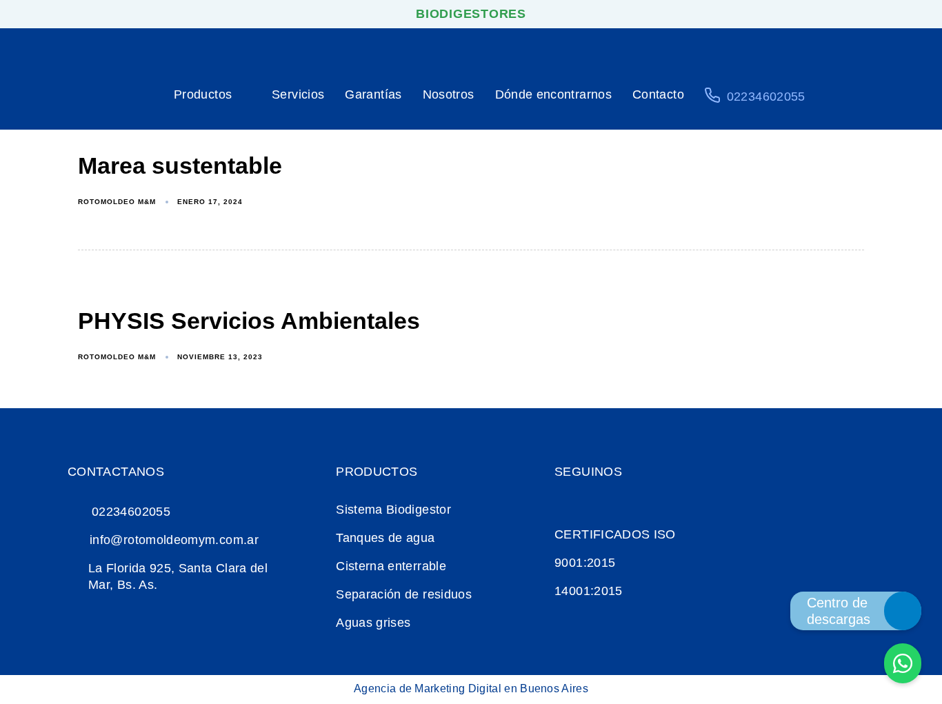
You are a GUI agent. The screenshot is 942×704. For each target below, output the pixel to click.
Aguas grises (373, 623)
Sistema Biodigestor (393, 509)
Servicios (298, 94)
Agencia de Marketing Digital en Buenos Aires (471, 688)
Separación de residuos (404, 594)
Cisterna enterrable (391, 566)
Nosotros (448, 94)
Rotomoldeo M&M (117, 201)
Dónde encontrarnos (553, 94)
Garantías (373, 94)
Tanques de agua (385, 538)
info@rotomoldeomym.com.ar (174, 540)
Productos (203, 94)
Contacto (658, 94)
